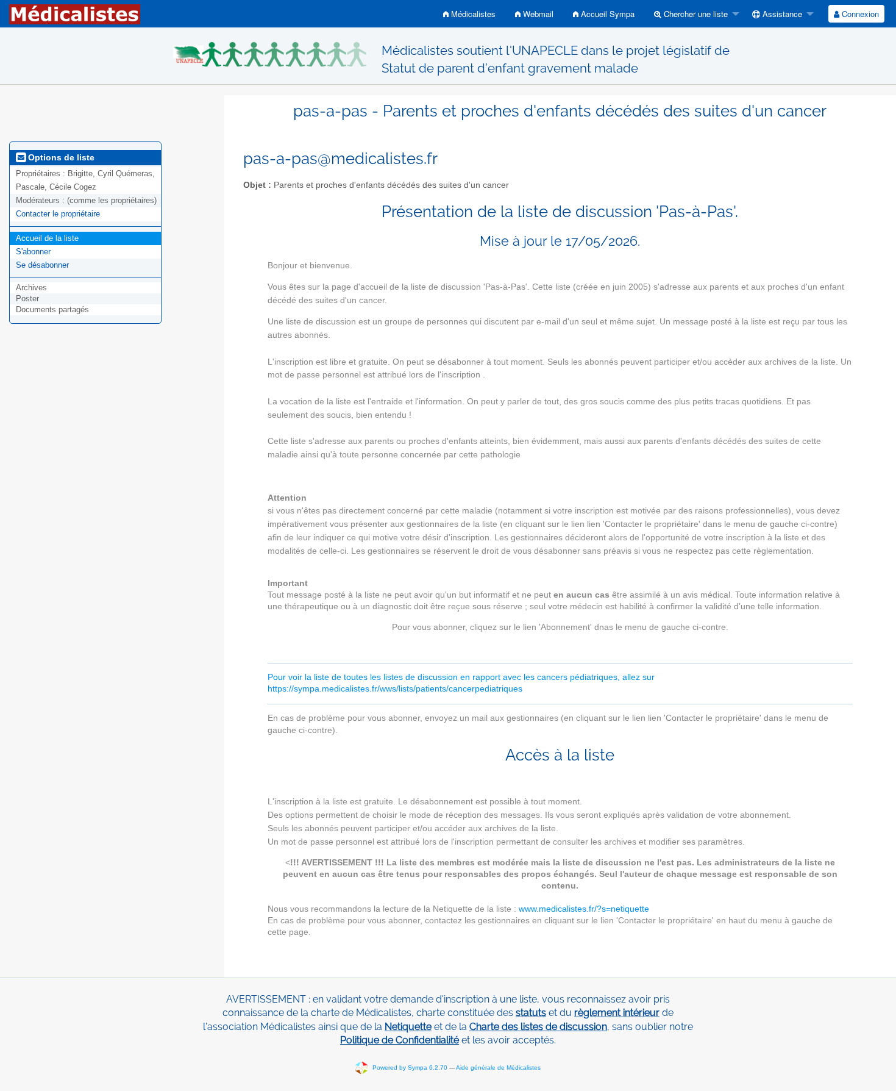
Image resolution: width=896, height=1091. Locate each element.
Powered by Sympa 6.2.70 (409, 1067)
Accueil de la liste (47, 238)
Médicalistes (472, 14)
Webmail (537, 14)
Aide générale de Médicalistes (498, 1067)
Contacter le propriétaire (58, 213)
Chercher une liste (694, 14)
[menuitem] (469, 13)
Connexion (859, 14)
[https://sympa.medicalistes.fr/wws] (74, 13)
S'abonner (33, 251)
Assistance (781, 14)
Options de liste (60, 157)
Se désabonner (42, 265)
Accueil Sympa (606, 14)
